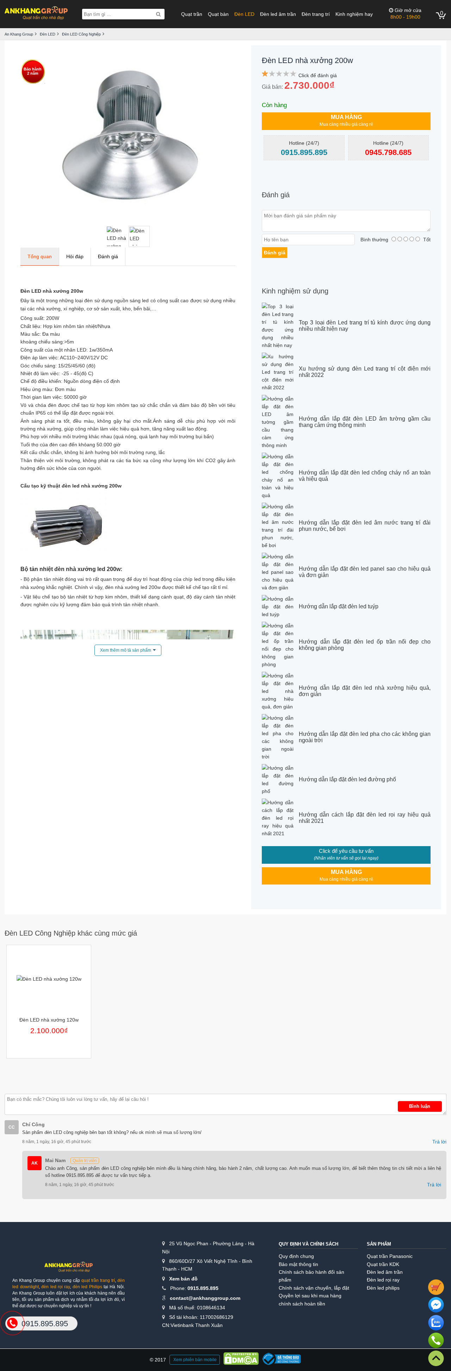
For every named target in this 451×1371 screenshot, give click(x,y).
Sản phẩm (379, 1244)
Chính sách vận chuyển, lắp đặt (314, 1288)
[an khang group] (36, 14)
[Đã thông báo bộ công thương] (281, 1360)
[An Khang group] (68, 1269)
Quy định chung (296, 1256)
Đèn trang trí (316, 14)
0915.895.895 (202, 1288)
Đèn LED (244, 14)
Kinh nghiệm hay (354, 14)
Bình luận (419, 1106)
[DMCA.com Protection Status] (241, 1359)
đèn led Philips (87, 1286)
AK (34, 1163)
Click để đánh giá (317, 75)
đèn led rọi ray (55, 1286)
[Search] (158, 14)
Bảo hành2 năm (33, 71)
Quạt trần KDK (383, 1264)
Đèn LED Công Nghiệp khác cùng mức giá (71, 933)
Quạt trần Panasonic (390, 1256)
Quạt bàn (218, 14)
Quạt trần (191, 14)
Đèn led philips (383, 1288)
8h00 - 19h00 (405, 13)
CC (11, 1127)
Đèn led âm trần (278, 14)
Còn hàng (274, 105)
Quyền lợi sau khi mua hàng (310, 1295)
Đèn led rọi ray (383, 1280)
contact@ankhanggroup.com (205, 1298)
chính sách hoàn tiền (302, 1304)
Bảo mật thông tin (298, 1264)
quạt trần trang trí (98, 1280)
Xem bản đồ (183, 1279)
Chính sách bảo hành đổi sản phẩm (311, 1276)
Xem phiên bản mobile (195, 1359)
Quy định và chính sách (308, 1244)
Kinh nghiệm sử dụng (295, 291)
